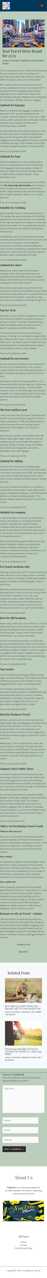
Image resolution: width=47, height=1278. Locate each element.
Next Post (23, 951)
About (23, 1242)
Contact (23, 1245)
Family (33, 1057)
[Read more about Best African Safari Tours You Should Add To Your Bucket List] (23, 990)
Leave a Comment (11, 60)
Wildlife (38, 1012)
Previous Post (23, 944)
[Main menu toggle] (41, 5)
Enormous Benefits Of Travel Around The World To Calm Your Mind (23, 1051)
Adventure (26, 60)
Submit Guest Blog (23, 1248)
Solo (33, 1012)
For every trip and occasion (17, 185)
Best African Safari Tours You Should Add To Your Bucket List (22, 1007)
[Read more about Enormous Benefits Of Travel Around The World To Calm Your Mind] (23, 1033)
